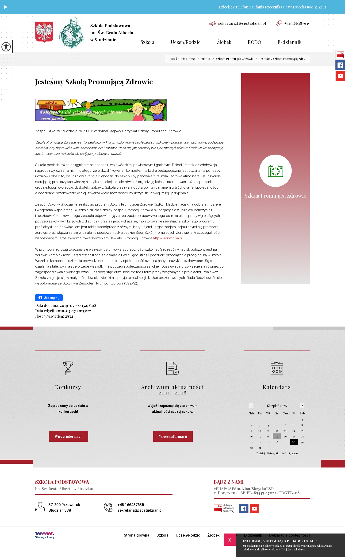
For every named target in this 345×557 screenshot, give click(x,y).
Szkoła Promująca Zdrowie (232, 58)
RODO (254, 42)
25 (268, 442)
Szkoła (147, 42)
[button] (6, 7)
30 (251, 447)
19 (277, 436)
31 (260, 447)
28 (293, 442)
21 (294, 436)
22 (302, 436)
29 (302, 442)
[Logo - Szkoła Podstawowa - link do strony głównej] (87, 32)
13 (285, 430)
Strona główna (136, 535)
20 (285, 436)
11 (268, 430)
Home (190, 58)
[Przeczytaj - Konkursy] (68, 368)
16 (251, 436)
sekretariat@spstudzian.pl (242, 23)
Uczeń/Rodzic (185, 42)
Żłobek (224, 42)
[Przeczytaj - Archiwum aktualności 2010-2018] (173, 368)
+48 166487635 (297, 23)
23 (251, 442)
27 (285, 442)
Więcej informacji (68, 436)
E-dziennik (290, 42)
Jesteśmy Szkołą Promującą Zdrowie (94, 82)
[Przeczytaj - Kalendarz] (277, 368)
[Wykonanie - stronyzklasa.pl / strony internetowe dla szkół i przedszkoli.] (44, 535)
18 (268, 436)
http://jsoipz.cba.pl (168, 238)
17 (260, 436)
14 (293, 430)
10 (259, 430)
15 (302, 430)
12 (277, 430)
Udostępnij (51, 298)
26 (277, 442)
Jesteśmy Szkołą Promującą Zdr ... (280, 58)
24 (259, 442)
